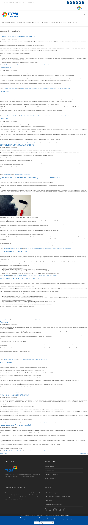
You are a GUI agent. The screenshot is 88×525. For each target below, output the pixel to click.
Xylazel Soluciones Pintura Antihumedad (15, 425)
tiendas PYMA (42, 64)
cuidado (38, 248)
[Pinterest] (76, 2)
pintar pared (30, 64)
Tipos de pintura (49, 64)
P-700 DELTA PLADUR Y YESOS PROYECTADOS (19, 278)
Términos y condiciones (51, 474)
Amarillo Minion (6, 362)
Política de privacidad (51, 478)
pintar (26, 64)
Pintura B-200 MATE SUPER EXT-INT (14, 395)
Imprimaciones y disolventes (23, 22)
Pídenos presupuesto (70, 7)
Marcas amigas (49, 466)
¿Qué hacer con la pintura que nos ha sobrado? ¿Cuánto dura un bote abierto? (30, 177)
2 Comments (68, 248)
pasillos (42, 422)
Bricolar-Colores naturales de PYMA (13, 251)
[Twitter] (70, 2)
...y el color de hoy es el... (9, 88)
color (30, 88)
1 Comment (54, 275)
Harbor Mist (4, 91)
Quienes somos (49, 470)
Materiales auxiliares (52, 22)
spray (38, 275)
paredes (22, 64)
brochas (14, 275)
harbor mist (45, 115)
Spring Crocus (5, 67)
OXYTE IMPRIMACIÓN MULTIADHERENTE (17, 145)
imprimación (20, 174)
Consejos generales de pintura (12, 248)
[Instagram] (79, 2)
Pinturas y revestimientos (8, 22)
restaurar (42, 450)
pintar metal (8, 174)
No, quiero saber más (47, 523)
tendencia (55, 88)
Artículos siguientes (84, 453)
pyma (38, 64)
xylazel (52, 450)
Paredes (15, 359)
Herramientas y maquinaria (39, 22)
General (8, 359)
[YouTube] (82, 2)
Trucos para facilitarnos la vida (17, 450)
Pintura (7, 64)
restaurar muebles (51, 422)
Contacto (74, 22)
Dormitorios (8, 422)
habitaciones (37, 422)
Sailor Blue (4, 118)
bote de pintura (28, 248)
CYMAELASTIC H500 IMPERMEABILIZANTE (17, 36)
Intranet (62, 7)
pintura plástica (33, 275)
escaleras (33, 422)
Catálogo (19, 64)
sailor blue (47, 142)
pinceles (22, 319)
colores (36, 115)
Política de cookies (63, 515)
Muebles (11, 359)
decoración (33, 88)
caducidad (34, 248)
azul (23, 142)
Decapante (4, 322)
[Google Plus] (74, 2)
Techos (17, 422)
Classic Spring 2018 (28, 115)
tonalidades (59, 142)
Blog (5, 64)
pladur (28, 319)
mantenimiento (43, 248)
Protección (12, 64)
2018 (21, 88)
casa (23, 88)
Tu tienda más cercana (65, 22)
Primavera (45, 88)
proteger (34, 64)
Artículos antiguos (3, 453)
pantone (38, 88)
